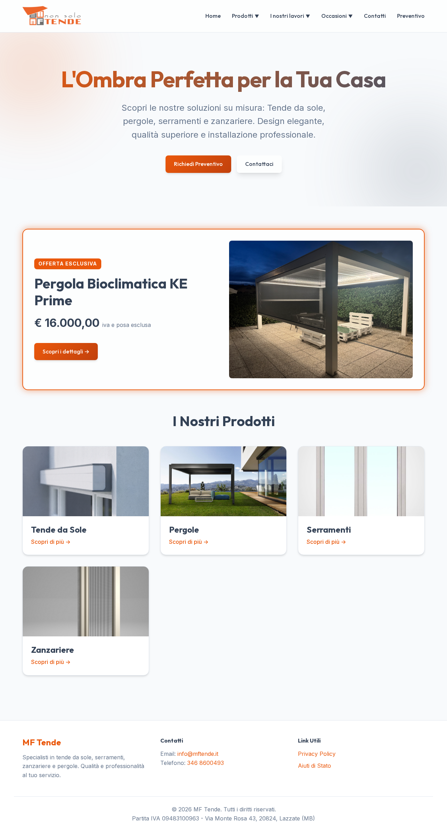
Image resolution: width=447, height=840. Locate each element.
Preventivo (411, 15)
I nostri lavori (290, 15)
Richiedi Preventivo (198, 163)
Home (213, 15)
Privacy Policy (317, 753)
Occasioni (337, 15)
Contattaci (259, 163)
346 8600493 (205, 762)
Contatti (375, 15)
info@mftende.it (197, 753)
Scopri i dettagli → (66, 351)
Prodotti (245, 15)
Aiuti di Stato (314, 765)
